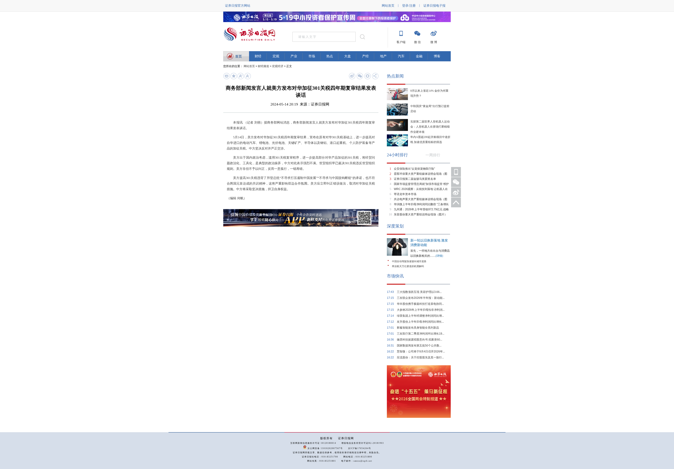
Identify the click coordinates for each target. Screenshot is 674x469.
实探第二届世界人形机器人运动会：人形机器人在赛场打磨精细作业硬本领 (430, 126)
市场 (311, 56)
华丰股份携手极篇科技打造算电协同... (420, 303)
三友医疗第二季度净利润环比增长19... (420, 333)
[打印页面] (226, 78)
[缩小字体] (247, 78)
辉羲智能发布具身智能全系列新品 (418, 327)
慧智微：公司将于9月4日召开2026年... (421, 351)
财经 (258, 56)
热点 (329, 56)
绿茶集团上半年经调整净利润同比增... (420, 315)
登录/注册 (409, 5)
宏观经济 (277, 66)
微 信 (417, 42)
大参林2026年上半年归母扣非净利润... (421, 309)
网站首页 (388, 5)
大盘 (347, 56)
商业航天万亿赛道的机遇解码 (408, 266)
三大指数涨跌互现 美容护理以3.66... (419, 291)
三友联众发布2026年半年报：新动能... (421, 297)
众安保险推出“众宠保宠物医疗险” (414, 168)
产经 (365, 56)
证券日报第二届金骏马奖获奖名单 (415, 178)
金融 (419, 56)
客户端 (401, 42)
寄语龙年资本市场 (405, 194)
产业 (293, 56)
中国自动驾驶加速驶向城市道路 (409, 261)
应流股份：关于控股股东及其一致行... (420, 357)
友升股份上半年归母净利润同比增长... (420, 321)
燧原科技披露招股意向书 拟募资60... (419, 339)
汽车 (401, 56)
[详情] (439, 255)
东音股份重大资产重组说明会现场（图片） (420, 214)
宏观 (276, 56)
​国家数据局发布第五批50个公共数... (419, 345)
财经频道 (263, 66)
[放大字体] (240, 78)
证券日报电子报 (434, 5)
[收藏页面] (233, 78)
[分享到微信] (359, 76)
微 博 (433, 42)
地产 (383, 56)
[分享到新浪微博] (352, 76)
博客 (437, 56)
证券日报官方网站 (237, 5)
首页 (238, 56)
